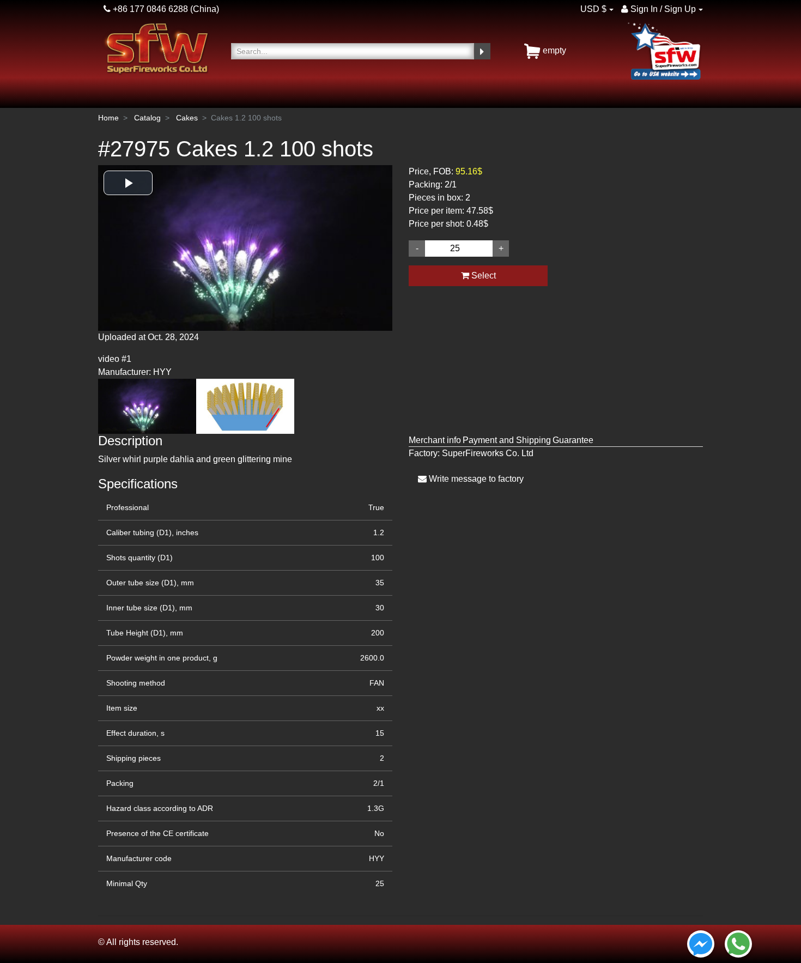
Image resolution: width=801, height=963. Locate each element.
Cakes (187, 117)
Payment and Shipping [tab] (507, 440)
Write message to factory (475, 478)
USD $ (593, 9)
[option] (245, 272)
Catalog (147, 117)
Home (108, 117)
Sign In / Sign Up (662, 9)
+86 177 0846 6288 (149, 9)
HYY (376, 858)
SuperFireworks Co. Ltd (487, 453)
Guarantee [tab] (573, 440)
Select (482, 275)
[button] (128, 183)
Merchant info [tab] (435, 440)
